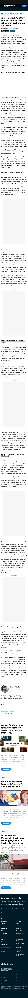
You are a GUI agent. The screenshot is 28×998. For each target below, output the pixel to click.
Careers (3, 974)
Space (17, 923)
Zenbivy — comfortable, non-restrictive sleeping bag (13, 455)
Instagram (5, 908)
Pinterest (19, 908)
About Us (3, 939)
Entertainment (4, 931)
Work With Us (4, 977)
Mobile (10, 708)
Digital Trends (8, 7)
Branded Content (20, 943)
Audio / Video (4, 926)
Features (12, 710)
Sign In (24, 5)
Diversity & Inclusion (5, 980)
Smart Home (23, 708)
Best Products (19, 928)
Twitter (9, 908)
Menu (1, 5)
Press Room (18, 977)
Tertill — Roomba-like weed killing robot (13, 72)
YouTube (12, 908)
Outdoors (16, 708)
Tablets (17, 919)
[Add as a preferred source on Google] (5, 31)
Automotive (4, 933)
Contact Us (3, 941)
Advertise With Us (5, 944)
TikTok (16, 908)
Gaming (3, 923)
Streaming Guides (20, 926)
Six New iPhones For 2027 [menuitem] (16, 9)
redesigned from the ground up (10, 546)
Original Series (19, 933)
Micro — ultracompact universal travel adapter (13, 341)
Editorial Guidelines (5, 947)
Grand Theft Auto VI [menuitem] (5, 9)
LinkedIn (23, 908)
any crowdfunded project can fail (10, 61)
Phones (3, 919)
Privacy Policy (19, 974)
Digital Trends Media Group (8, 988)
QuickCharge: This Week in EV (8, 713)
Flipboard (1, 912)
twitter (10, 691)
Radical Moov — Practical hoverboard (12, 172)
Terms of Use (4, 983)
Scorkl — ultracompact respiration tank (13, 627)
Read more (6, 769)
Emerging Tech (4, 710)
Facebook (1, 908)
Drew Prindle (5, 28)
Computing (3, 708)
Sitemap (18, 980)
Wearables (18, 921)
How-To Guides (19, 931)
